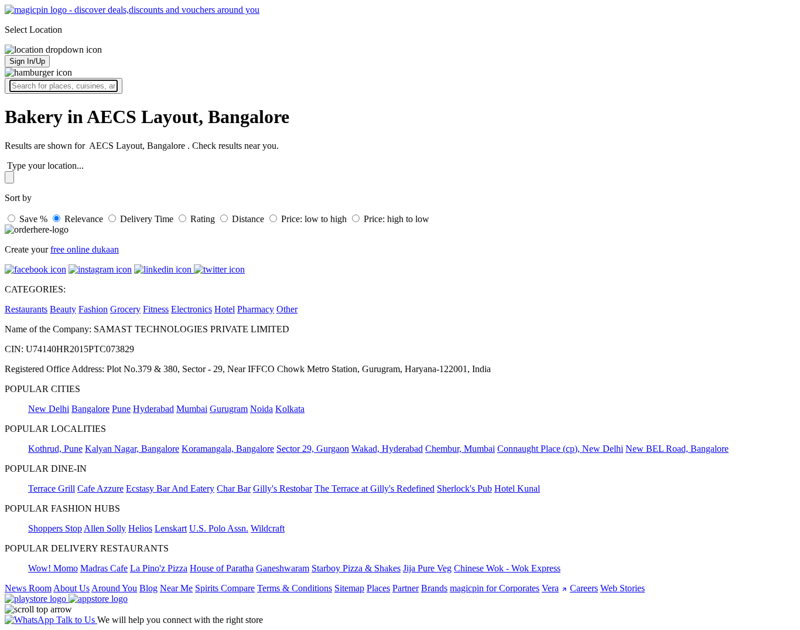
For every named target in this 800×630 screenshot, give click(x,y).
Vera (550, 588)
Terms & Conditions (294, 588)
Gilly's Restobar (282, 488)
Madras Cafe (104, 568)
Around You (114, 588)
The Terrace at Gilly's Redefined (374, 488)
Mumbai (191, 409)
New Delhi (48, 409)
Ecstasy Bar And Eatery (170, 488)
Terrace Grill (51, 488)
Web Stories (622, 588)
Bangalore (90, 409)
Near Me (176, 588)
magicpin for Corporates (494, 588)
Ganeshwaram (282, 568)
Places (378, 588)
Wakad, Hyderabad (387, 449)
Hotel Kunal (517, 488)
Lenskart (171, 528)
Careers (584, 588)
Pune (121, 409)
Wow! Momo (53, 568)
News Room (28, 588)
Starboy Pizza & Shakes (356, 568)
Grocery (125, 309)
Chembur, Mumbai (460, 449)
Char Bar (234, 488)
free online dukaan (84, 249)
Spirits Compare (225, 588)
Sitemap (349, 588)
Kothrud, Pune (55, 449)
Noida (261, 409)
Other (287, 309)
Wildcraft (268, 528)
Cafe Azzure (100, 488)
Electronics (191, 309)
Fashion (93, 309)
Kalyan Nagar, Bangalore (132, 449)
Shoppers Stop (55, 528)
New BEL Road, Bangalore (677, 449)
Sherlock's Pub (464, 488)
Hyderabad (153, 409)
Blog (148, 588)
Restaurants (26, 309)
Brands (434, 588)
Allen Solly (105, 528)
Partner (405, 588)
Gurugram (229, 409)
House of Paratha (222, 568)
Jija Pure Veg (427, 568)
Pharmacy (255, 309)
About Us (71, 588)
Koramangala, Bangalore (228, 449)
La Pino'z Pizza (158, 568)
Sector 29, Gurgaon (312, 449)
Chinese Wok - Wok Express (507, 568)
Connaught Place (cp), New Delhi (560, 449)
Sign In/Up (27, 61)
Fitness (156, 309)
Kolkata (290, 409)
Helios (140, 528)
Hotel (224, 309)
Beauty (63, 309)
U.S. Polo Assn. (218, 528)
